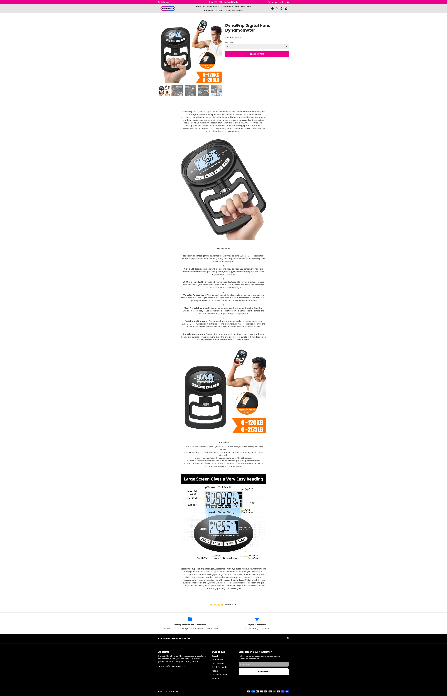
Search (215, 656)
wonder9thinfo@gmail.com (172, 666)
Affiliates (208, 10)
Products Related (234, 10)
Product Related (219, 674)
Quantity (229, 42)
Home (198, 6)
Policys (215, 671)
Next (218, 51)
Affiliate (215, 678)
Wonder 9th (175, 691)
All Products (227, 6)
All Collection (218, 663)
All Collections (211, 6)
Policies (219, 10)
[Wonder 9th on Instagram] (159, 2)
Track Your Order (243, 6)
